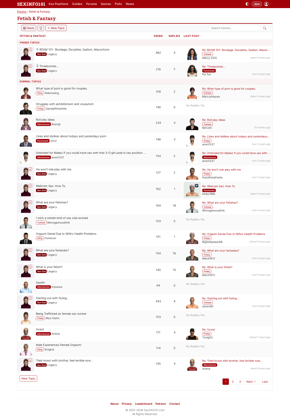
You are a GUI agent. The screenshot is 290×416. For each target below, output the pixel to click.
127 (158, 172)
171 (158, 332)
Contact (174, 403)
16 (174, 253)
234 (158, 122)
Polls (118, 4)
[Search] (265, 28)
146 (158, 107)
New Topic (28, 378)
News (130, 4)
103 (158, 221)
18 (174, 205)
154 (158, 156)
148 (158, 139)
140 (158, 269)
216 (158, 69)
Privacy (127, 403)
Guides (77, 4)
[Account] (268, 4)
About (114, 403)
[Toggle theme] (247, 4)
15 (174, 269)
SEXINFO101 (31, 4)
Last (265, 381)
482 (158, 52)
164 (158, 205)
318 (158, 91)
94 (158, 285)
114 (158, 348)
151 (158, 236)
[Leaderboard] (41, 28)
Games (106, 4)
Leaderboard (143, 403)
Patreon (160, 403)
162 (158, 189)
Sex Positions (58, 4)
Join (257, 4)
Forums (91, 4)
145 (158, 363)
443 (158, 301)
